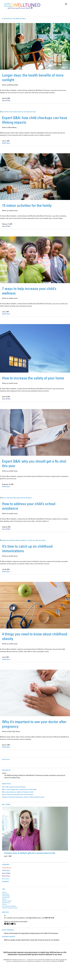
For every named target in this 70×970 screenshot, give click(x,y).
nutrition (4, 899)
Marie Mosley (12, 127)
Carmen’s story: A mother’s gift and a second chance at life (29, 853)
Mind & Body (6, 876)
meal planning (6, 895)
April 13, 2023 (6, 745)
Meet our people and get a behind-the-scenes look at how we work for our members (31, 940)
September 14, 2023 (7, 484)
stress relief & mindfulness (9, 906)
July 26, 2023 (5, 569)
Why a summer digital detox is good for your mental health (19, 789)
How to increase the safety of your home (33, 378)
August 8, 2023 (6, 527)
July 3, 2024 (5, 312)
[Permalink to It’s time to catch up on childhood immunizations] (22, 540)
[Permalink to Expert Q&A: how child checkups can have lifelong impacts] (18, 112)
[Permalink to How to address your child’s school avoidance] (16, 498)
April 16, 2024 (6, 397)
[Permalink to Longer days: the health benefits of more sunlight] (35, 69)
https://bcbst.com (34, 918)
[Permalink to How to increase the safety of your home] (35, 372)
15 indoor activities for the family (27, 205)
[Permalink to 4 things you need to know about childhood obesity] (35, 628)
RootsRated (5, 881)
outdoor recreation (7, 901)
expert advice (5, 894)
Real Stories (5, 879)
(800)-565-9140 (49, 918)
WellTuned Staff (13, 85)
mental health (5, 897)
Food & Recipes (6, 868)
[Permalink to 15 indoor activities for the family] (35, 199)
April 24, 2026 (6, 98)
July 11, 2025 (5, 141)
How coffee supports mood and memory (14, 787)
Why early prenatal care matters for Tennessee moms (17, 792)
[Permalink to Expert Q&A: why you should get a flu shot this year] (35, 455)
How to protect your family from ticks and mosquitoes (17, 794)
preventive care (6, 902)
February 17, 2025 (7, 224)
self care (4, 904)
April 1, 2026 (7, 856)
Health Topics (6, 143)
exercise (4, 892)
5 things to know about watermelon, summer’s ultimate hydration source (23, 797)
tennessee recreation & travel (10, 908)
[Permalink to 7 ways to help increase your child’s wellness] (35, 282)
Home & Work (6, 100)
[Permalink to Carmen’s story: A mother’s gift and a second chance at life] (35, 828)
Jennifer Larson (13, 210)
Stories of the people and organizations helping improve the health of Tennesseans (31, 933)
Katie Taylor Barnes (14, 731)
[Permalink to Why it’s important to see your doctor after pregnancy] (35, 716)
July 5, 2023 (5, 657)
